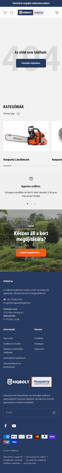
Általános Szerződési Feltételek (13, 351)
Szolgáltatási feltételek (12, 460)
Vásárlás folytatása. (31, 63)
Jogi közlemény (29, 463)
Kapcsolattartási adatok (36, 457)
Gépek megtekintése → (31, 252)
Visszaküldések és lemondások (12, 365)
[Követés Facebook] (5, 426)
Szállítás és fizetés (12, 343)
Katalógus (39, 343)
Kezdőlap (38, 338)
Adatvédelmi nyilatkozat (14, 358)
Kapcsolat (8, 338)
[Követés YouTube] (14, 426)
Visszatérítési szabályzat (36, 460)
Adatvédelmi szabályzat (13, 457)
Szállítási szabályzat (11, 463)
